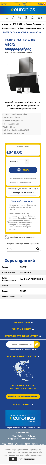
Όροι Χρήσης (18, 436)
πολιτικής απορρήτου (25, 349)
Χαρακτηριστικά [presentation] (20, 260)
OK (13, 459)
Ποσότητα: (14, 161)
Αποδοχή (21, 349)
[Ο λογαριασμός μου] (13, 18)
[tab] (23, 260)
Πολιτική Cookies (28, 439)
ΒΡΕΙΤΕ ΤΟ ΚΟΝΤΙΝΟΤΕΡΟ (23, 396)
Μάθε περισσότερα (27, 459)
